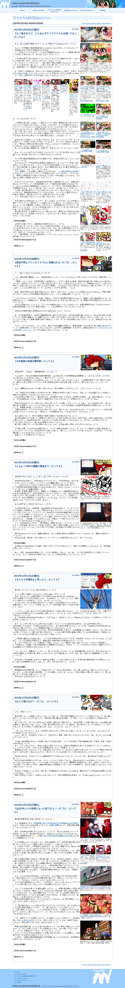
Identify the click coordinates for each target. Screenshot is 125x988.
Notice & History (21, 980)
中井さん (47, 106)
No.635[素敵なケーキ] (46, 86)
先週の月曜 (54, 825)
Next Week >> (107, 23)
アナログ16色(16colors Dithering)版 (87, 87)
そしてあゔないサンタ (28, 106)
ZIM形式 (90, 101)
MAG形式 (84, 101)
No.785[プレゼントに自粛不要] (18, 87)
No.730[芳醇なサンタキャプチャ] (28, 87)
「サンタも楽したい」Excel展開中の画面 (87, 150)
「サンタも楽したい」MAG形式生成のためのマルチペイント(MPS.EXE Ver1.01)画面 (87, 134)
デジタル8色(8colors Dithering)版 (102, 87)
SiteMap (19, 982)
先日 (16, 596)
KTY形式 (99, 101)
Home (18, 972)
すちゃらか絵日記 (54, 10)
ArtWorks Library (22, 978)
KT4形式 (105, 101)
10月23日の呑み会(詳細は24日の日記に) (95, 915)
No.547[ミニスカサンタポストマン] (73, 96)
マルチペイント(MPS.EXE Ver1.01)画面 (102, 244)
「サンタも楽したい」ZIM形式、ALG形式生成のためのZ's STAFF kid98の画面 (103, 134)
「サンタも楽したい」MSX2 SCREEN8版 (103, 116)
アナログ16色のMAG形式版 (87, 243)
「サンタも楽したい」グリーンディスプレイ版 (87, 115)
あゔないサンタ (37, 97)
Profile (24, 974)
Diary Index (96, 23)
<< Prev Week (86, 23)
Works (18, 974)
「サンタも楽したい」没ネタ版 (87, 192)
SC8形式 (99, 118)
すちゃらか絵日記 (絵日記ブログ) (26, 976)
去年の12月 (28, 920)
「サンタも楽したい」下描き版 (103, 166)
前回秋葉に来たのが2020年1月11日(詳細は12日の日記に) (56, 823)
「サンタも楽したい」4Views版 (87, 166)
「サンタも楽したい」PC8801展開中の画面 (103, 151)
